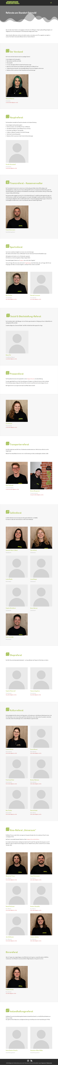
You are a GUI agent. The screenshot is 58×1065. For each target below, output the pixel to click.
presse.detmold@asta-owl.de (11, 427)
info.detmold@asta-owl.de (11, 993)
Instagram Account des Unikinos (33, 839)
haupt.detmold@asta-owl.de (11, 168)
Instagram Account (30, 378)
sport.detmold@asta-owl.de (11, 299)
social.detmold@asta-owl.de (11, 358)
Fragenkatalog (27, 262)
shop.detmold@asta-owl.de (11, 694)
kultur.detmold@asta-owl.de (11, 753)
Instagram (22, 260)
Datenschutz (49, 1063)
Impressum (43, 1063)
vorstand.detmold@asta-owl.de (12, 102)
